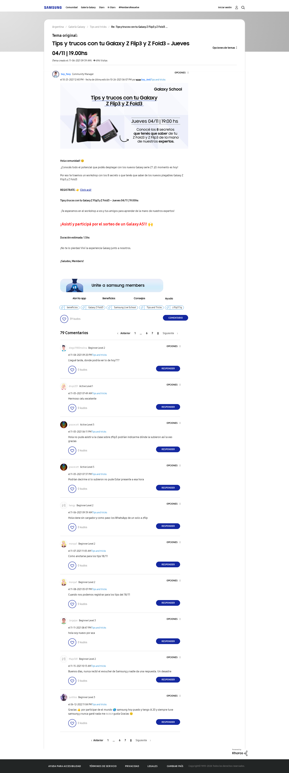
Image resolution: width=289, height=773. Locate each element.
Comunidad (72, 7)
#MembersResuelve (129, 7)
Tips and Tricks (154, 307)
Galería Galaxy (88, 7)
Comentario (175, 317)
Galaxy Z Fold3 (95, 307)
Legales (153, 766)
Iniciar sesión (225, 7)
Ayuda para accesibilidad (64, 766)
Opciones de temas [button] (224, 47)
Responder (168, 368)
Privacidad (132, 766)
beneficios (72, 307)
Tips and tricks (158, 79)
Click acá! (85, 189)
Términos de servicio (103, 766)
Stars (101, 7)
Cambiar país (175, 766)
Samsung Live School (125, 307)
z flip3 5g (177, 307)
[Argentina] (53, 7)
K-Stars (111, 7)
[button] (182, 72)
